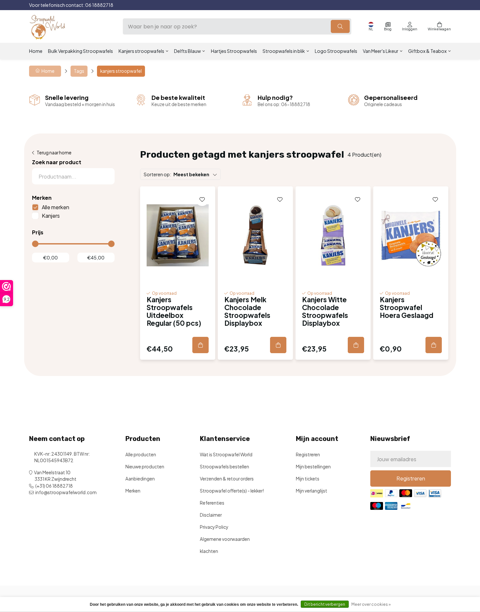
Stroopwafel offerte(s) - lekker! (232, 491)
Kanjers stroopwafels (141, 51)
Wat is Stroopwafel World (226, 454)
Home (35, 51)
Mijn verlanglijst (311, 491)
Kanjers (51, 215)
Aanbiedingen (140, 478)
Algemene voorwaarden (225, 539)
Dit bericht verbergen (324, 604)
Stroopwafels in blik (284, 51)
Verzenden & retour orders (227, 478)
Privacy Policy (214, 527)
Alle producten (140, 454)
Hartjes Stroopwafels (234, 51)
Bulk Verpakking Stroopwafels (80, 51)
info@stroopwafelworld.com (66, 492)
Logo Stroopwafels (336, 51)
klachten (209, 551)
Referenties (212, 503)
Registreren (308, 454)
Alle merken (55, 207)
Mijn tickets (307, 478)
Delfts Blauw (187, 51)
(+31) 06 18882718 (54, 486)
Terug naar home (54, 152)
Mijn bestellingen (313, 466)
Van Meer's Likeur (380, 51)
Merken (132, 491)
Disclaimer (211, 515)
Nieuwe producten (144, 466)
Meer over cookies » (371, 604)
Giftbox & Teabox (427, 51)
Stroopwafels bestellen (224, 466)
